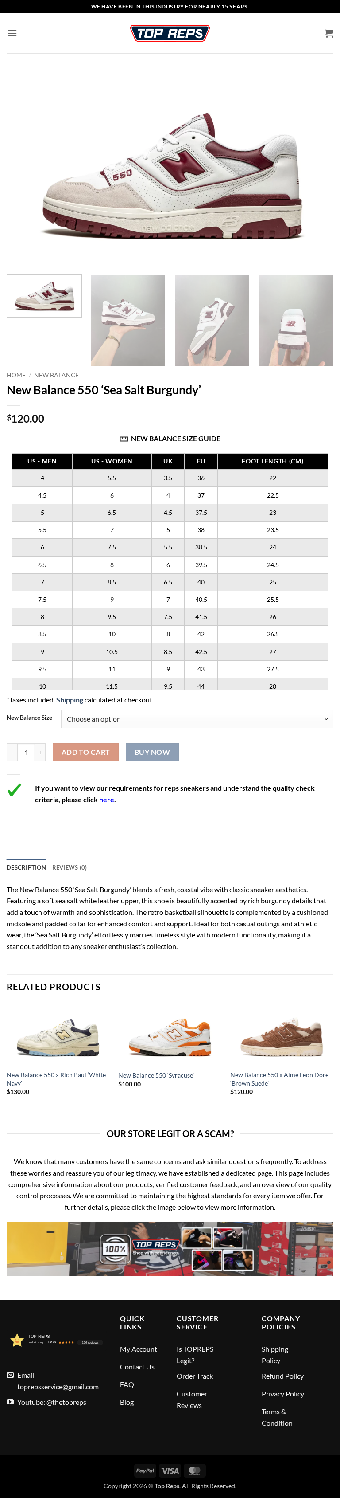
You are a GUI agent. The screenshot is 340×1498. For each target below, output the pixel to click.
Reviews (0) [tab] (69, 867)
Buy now (152, 752)
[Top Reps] (170, 33)
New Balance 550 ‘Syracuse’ (156, 1075)
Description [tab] (26, 867)
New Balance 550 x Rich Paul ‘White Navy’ (56, 1079)
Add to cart (86, 752)
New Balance (56, 375)
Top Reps (167, 1486)
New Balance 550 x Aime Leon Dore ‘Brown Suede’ (279, 1079)
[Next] (320, 320)
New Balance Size (29, 718)
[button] (12, 33)
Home (16, 375)
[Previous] (7, 1057)
